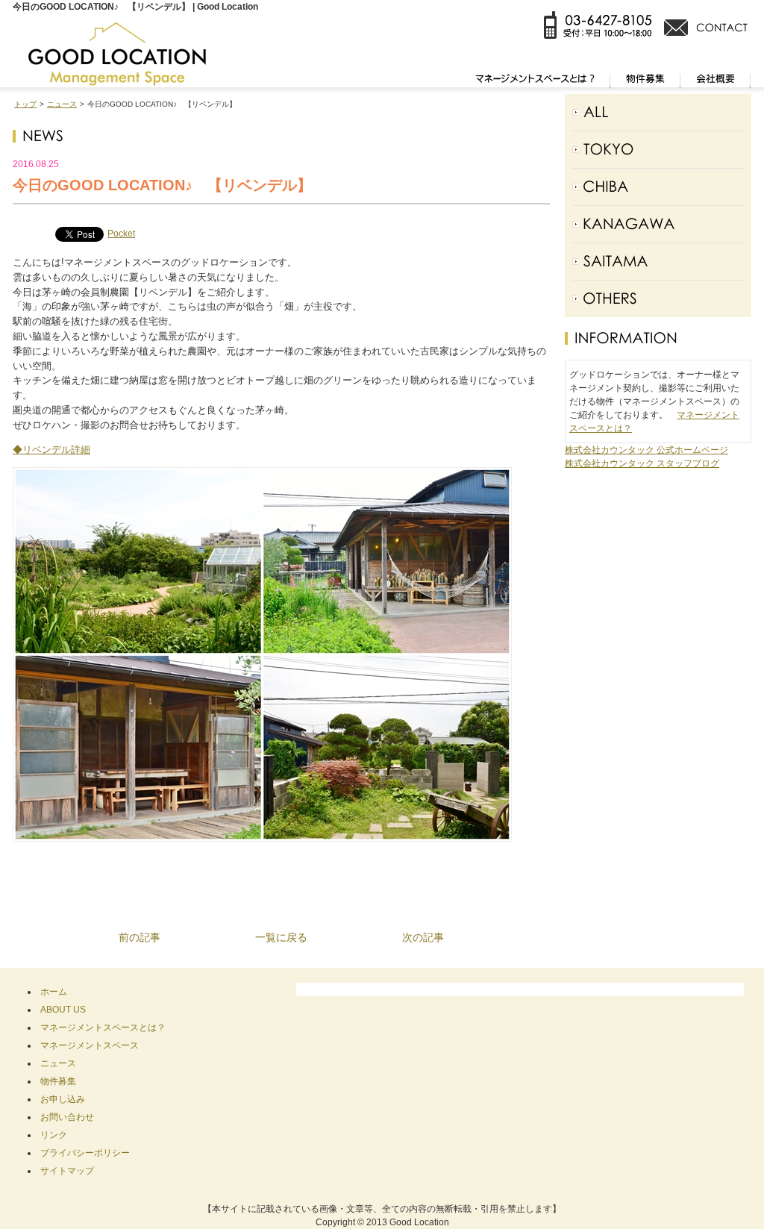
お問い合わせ (67, 1117)
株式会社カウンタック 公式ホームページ (646, 450)
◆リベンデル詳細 (51, 449)
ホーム (53, 991)
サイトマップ (67, 1171)
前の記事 (139, 937)
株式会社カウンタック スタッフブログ (642, 463)
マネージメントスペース (89, 1045)
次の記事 (423, 937)
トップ (25, 104)
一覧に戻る (281, 937)
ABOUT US (63, 1009)
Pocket (121, 233)
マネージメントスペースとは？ (103, 1027)
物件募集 (58, 1081)
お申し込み (62, 1099)
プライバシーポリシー (85, 1153)
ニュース (62, 104)
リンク (53, 1135)
